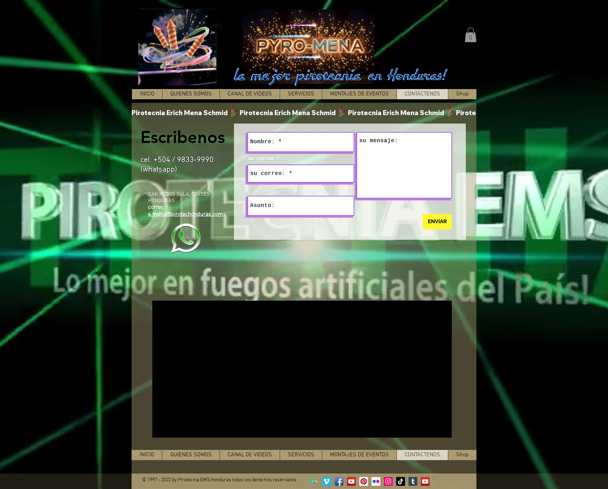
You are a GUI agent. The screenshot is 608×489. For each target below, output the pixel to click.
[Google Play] (314, 481)
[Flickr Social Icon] (376, 481)
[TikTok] (400, 481)
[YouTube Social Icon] (351, 481)
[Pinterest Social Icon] (363, 481)
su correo (260, 158)
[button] (470, 34)
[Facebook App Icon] (339, 481)
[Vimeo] (326, 481)
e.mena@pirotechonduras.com (185, 214)
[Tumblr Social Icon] (412, 481)
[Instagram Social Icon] (388, 481)
